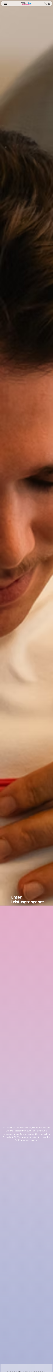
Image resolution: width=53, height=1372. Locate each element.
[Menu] (5, 3)
